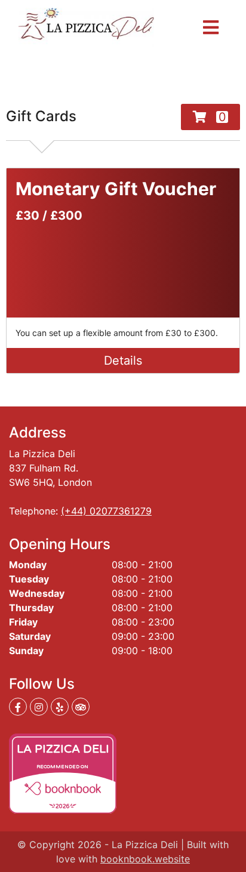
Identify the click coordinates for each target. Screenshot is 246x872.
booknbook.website (145, 859)
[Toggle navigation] (210, 27)
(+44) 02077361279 (106, 511)
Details (123, 360)
